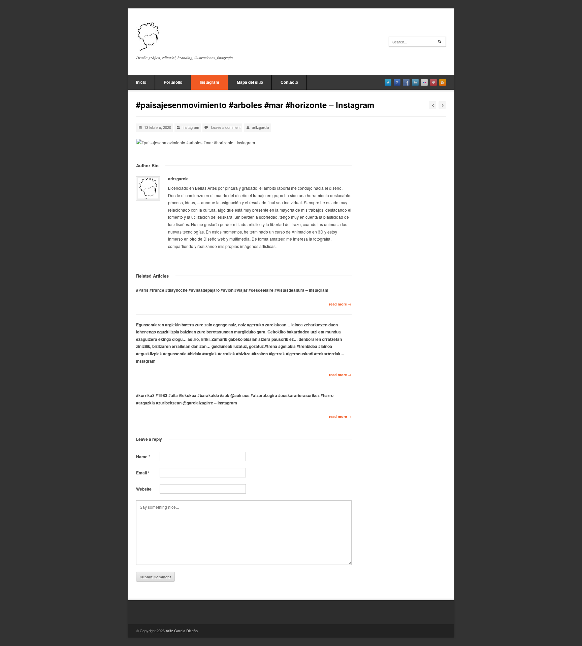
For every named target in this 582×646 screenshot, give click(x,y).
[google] (397, 82)
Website (144, 489)
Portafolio (173, 82)
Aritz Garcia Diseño (182, 630)
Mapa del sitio (250, 82)
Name (143, 457)
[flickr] (424, 82)
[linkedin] (415, 82)
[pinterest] (433, 82)
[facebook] (406, 82)
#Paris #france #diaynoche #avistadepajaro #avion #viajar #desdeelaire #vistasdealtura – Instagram (232, 290)
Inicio (141, 82)
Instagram (209, 82)
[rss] (442, 82)
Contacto (289, 82)
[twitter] (388, 82)
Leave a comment (225, 127)
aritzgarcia (260, 127)
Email (143, 473)
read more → (340, 304)
